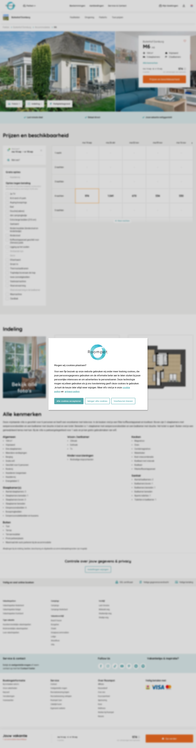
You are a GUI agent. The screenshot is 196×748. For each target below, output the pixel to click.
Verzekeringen (8, 696)
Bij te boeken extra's (11, 684)
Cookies (94, 734)
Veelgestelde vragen (59, 688)
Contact (54, 684)
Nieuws (101, 716)
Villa (52, 645)
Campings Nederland (59, 609)
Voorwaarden (8, 700)
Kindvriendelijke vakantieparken (15, 629)
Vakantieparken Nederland (13, 605)
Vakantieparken (9, 601)
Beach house (56, 621)
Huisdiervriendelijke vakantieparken (17, 625)
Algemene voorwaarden (70, 734)
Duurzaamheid (104, 696)
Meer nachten (123, 221)
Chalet (53, 629)
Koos (100, 704)
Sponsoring (102, 700)
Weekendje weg (105, 613)
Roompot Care (56, 700)
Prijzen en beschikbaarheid (164, 79)
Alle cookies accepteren (69, 401)
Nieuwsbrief (102, 688)
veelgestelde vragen (21, 665)
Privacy (86, 734)
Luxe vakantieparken (11, 633)
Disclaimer (105, 734)
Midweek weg (104, 609)
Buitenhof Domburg (153, 41)
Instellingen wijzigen (98, 569)
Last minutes (104, 605)
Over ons (101, 692)
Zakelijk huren (56, 704)
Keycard (6, 692)
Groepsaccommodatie (60, 633)
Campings (55, 601)
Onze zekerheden (10, 688)
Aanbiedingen (97, 5)
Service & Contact (117, 5)
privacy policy (72, 391)
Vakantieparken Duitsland (13, 613)
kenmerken (150, 63)
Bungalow (55, 625)
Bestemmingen (77, 5)
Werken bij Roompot (106, 712)
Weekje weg (103, 617)
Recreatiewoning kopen (60, 692)
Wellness (101, 708)
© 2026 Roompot (128, 734)
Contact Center (28, 668)
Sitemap (115, 734)
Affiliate (101, 684)
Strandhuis (55, 641)
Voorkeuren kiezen (123, 401)
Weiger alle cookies (97, 401)
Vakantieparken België (12, 609)
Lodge (53, 637)
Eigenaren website (58, 708)
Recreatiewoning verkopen (61, 696)
